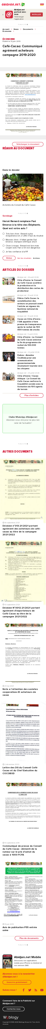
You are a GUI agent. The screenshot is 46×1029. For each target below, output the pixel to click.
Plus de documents (29, 938)
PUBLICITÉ (22, 24)
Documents (28, 29)
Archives (36, 258)
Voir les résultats (24, 258)
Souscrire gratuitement (17, 982)
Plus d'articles (32, 395)
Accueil (6, 29)
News (16, 29)
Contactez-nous (13, 1009)
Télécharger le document (27, 144)
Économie (7, 31)
